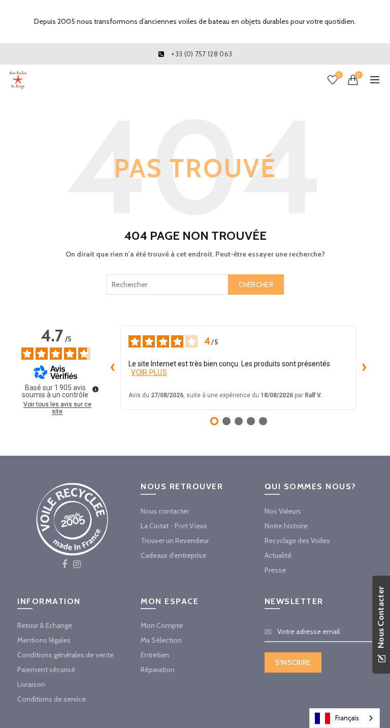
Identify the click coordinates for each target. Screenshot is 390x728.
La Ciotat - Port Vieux (174, 525)
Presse (275, 570)
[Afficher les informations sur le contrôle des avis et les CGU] (95, 389)
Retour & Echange (44, 625)
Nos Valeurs (283, 511)
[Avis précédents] (112, 368)
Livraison (31, 684)
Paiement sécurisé (46, 669)
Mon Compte (162, 625)
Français (347, 718)
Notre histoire (286, 525)
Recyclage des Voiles (297, 540)
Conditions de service (51, 699)
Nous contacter (165, 511)
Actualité (278, 555)
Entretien (155, 654)
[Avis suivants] (365, 368)
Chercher (256, 284)
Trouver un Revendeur (175, 540)
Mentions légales (44, 640)
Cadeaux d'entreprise (173, 555)
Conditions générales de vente (65, 654)
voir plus (149, 372)
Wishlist (338, 75)
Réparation (158, 669)
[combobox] (195, 284)
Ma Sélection (161, 640)
